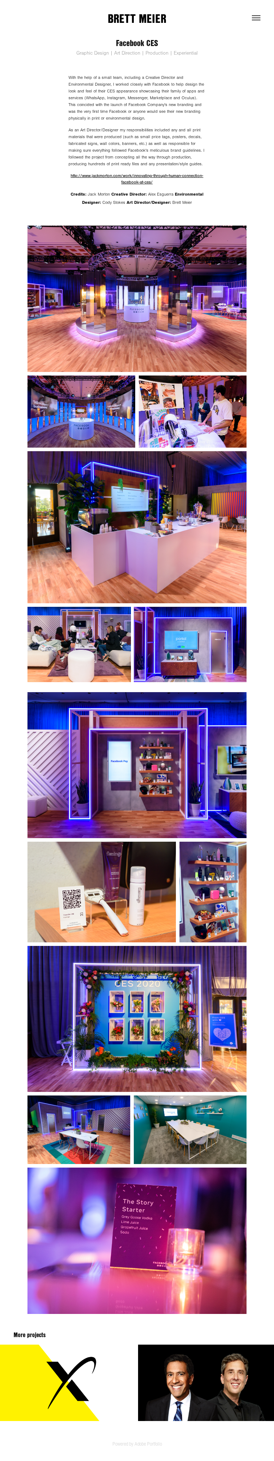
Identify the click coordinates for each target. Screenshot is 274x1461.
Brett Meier (137, 18)
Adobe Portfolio (148, 1443)
